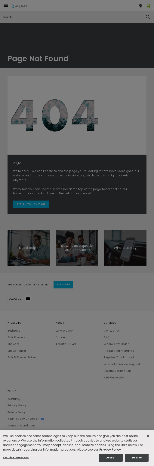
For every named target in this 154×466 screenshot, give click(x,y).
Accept (111, 457)
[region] (77, 448)
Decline (137, 457)
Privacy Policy (110, 449)
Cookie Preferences (16, 457)
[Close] (148, 436)
